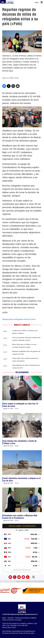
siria (33, 319)
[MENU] (42, 2)
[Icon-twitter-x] (14, 577)
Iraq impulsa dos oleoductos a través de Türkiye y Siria (20, 442)
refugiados (19, 319)
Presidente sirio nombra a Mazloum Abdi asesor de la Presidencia (20, 516)
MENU (37, 2)
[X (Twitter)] (9, 86)
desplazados (8, 319)
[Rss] (27, 577)
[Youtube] (19, 577)
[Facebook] (4, 86)
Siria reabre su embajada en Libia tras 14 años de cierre (20, 404)
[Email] (18, 86)
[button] (33, 577)
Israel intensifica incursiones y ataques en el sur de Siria (22, 479)
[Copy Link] (13, 86)
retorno (28, 319)
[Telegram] (23, 577)
